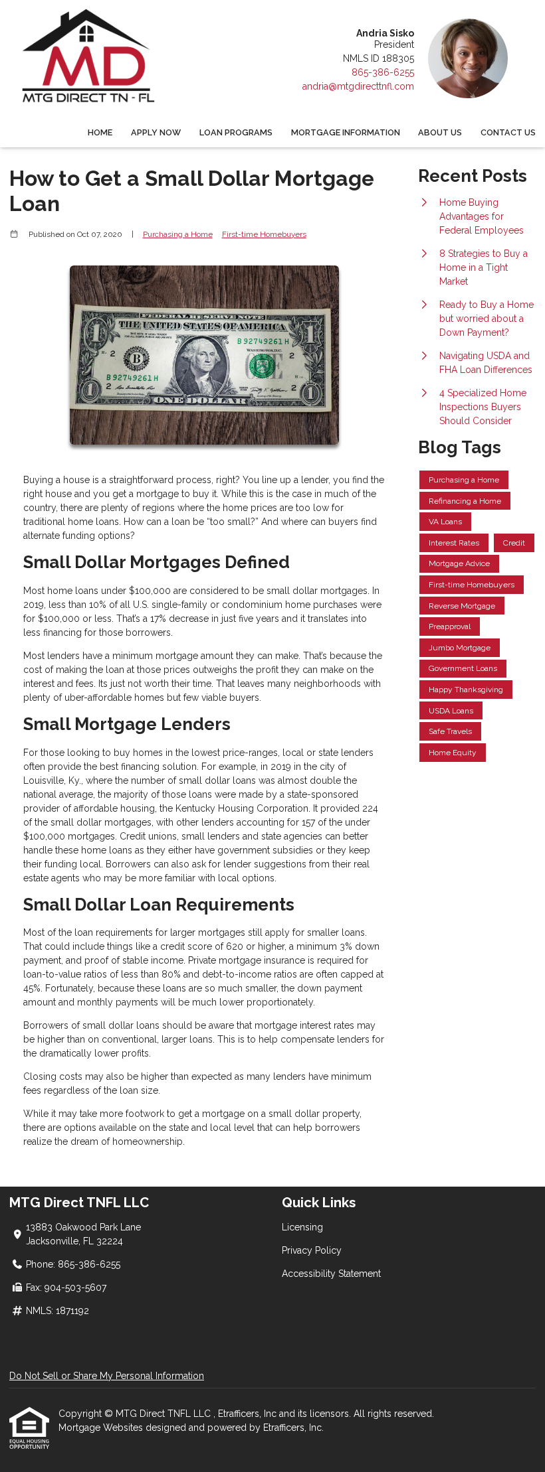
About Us (440, 132)
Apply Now (156, 132)
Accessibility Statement (331, 1273)
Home (100, 132)
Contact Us (508, 132)
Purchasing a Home (178, 234)
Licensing (302, 1227)
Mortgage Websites (102, 1427)
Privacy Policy (312, 1250)
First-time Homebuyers (264, 234)
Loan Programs (235, 132)
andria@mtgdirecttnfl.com (358, 86)
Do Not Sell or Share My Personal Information (106, 1375)
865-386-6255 (383, 72)
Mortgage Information (345, 132)
